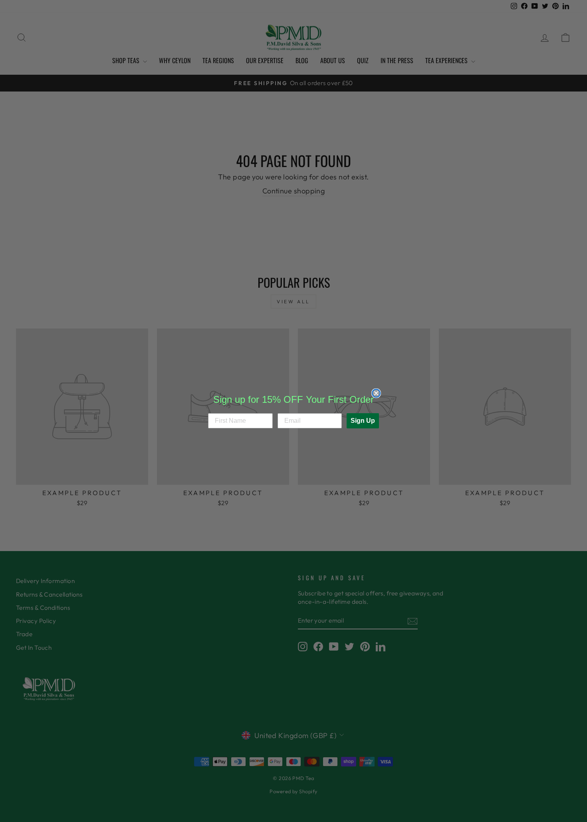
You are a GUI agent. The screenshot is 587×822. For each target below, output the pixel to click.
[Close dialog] (376, 393)
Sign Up (363, 420)
